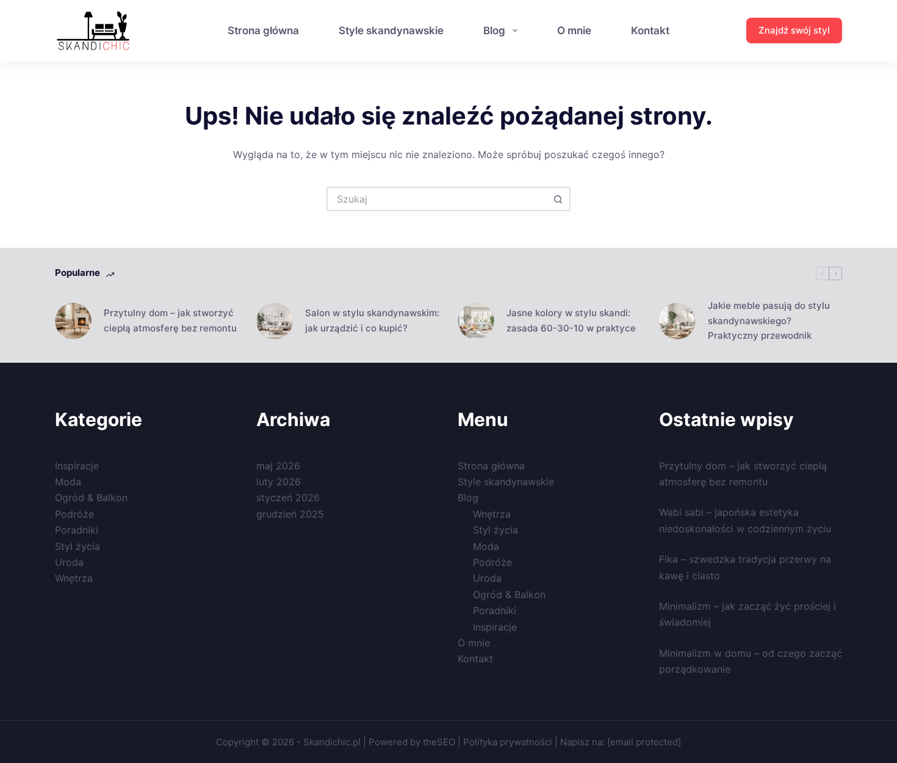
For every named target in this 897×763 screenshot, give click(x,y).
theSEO (440, 742)
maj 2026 (278, 466)
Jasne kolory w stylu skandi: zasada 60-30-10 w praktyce (571, 320)
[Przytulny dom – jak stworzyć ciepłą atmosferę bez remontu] (73, 321)
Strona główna (263, 30)
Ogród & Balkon (91, 497)
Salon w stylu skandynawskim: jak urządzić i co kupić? (372, 320)
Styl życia (77, 546)
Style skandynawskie (391, 30)
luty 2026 (278, 482)
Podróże (74, 514)
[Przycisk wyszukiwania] (558, 199)
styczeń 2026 (288, 497)
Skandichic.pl (332, 742)
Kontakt (650, 30)
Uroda (69, 562)
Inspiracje (77, 466)
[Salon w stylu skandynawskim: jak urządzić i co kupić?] (274, 321)
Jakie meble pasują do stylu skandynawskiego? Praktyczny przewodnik (769, 321)
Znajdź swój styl (794, 30)
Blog (494, 30)
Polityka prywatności (507, 742)
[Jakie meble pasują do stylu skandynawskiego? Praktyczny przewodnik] (677, 321)
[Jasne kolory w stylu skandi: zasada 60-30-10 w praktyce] (476, 321)
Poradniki (76, 530)
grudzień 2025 (290, 514)
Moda (68, 482)
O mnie (574, 30)
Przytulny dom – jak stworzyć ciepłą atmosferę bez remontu (170, 320)
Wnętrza (74, 578)
